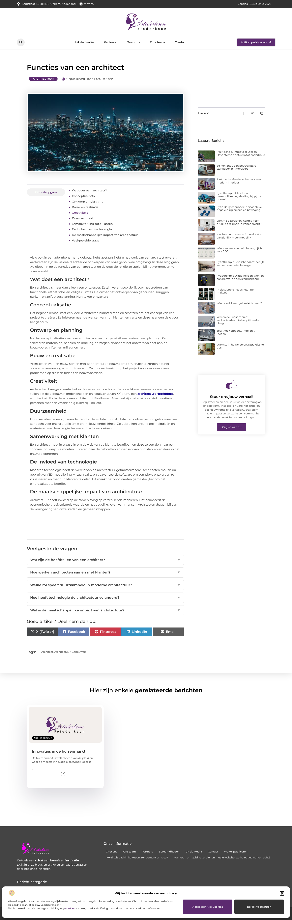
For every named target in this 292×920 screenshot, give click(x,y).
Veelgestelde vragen (87, 240)
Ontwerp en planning (87, 201)
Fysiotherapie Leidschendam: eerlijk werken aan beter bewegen (240, 263)
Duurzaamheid (82, 218)
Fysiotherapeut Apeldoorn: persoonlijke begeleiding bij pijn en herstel (240, 196)
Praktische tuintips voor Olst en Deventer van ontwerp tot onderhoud (241, 153)
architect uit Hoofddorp (155, 394)
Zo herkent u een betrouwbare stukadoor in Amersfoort (236, 167)
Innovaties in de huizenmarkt (58, 751)
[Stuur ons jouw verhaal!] (232, 384)
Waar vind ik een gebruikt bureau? (239, 303)
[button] (282, 893)
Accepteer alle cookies (207, 906)
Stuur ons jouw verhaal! (231, 397)
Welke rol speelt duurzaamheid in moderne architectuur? (105, 585)
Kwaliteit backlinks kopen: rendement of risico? (137, 857)
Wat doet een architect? (89, 190)
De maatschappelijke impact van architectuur (105, 235)
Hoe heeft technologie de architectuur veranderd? (105, 597)
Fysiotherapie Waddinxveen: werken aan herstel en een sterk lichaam (240, 277)
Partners (110, 42)
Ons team (157, 42)
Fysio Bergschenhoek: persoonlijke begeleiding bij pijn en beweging (239, 208)
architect (47, 651)
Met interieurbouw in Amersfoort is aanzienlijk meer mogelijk (239, 236)
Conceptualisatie (84, 196)
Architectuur (43, 78)
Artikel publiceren (236, 851)
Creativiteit (80, 212)
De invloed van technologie (92, 229)
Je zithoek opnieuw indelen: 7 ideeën (236, 332)
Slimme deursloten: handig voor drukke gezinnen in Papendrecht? (239, 222)
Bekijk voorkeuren (259, 906)
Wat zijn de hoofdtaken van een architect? (105, 560)
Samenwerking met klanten (92, 224)
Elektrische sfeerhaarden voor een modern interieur (239, 181)
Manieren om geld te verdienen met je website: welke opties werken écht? (222, 857)
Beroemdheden (169, 851)
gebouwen (79, 651)
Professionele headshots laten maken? (236, 291)
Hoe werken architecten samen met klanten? (105, 572)
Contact (181, 42)
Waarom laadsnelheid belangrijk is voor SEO (239, 250)
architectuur (62, 651)
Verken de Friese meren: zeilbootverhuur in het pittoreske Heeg (238, 320)
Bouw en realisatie (85, 207)
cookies (70, 908)
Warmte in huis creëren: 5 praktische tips (240, 346)
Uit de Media (84, 42)
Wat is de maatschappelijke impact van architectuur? (105, 610)
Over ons (133, 42)
